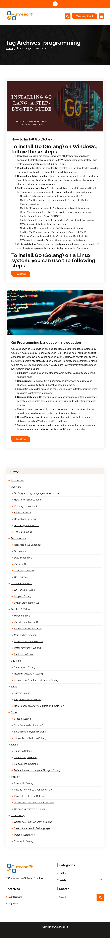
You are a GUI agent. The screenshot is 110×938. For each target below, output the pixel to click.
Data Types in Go (23, 557)
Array (14, 686)
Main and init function (25, 635)
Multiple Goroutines (24, 834)
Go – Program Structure (26, 525)
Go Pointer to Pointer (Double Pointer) (34, 802)
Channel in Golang (23, 841)
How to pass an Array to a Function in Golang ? (39, 706)
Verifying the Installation (26, 506)
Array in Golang (22, 693)
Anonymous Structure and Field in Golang (36, 680)
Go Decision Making (24, 590)
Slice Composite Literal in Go (29, 725)
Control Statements (21, 583)
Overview (16, 486)
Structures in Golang (25, 667)
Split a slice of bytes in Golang (30, 731)
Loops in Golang (23, 596)
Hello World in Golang (25, 519)
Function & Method (21, 609)
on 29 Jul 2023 (26, 131)
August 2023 (15, 896)
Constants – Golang (24, 570)
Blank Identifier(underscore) (28, 641)
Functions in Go (22, 615)
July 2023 (13, 903)
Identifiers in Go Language (28, 544)
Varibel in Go (20, 564)
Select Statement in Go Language (32, 828)
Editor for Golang (23, 512)
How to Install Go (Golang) (33, 139)
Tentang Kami (84, 16)
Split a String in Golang (26, 764)
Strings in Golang (23, 751)
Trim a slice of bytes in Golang (30, 738)
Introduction (17, 480)
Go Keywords (21, 551)
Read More (21, 274)
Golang (55, 131)
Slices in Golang (22, 718)
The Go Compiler (23, 532)
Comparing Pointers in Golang (30, 809)
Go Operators (21, 577)
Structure (16, 660)
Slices (14, 712)
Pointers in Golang (23, 783)
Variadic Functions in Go (26, 622)
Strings (14, 744)
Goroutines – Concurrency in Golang (33, 822)
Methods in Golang (24, 654)
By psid (42, 131)
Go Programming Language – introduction (46, 342)
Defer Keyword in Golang (27, 648)
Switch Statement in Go (26, 602)
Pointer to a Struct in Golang (29, 796)
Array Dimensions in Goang (28, 699)
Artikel (63, 873)
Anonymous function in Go (28, 628)
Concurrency (17, 815)
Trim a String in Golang (26, 757)
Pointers (15, 776)
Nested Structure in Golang (28, 673)
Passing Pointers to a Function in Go (33, 789)
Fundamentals (18, 538)
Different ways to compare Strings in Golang (37, 770)
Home (9, 48)
